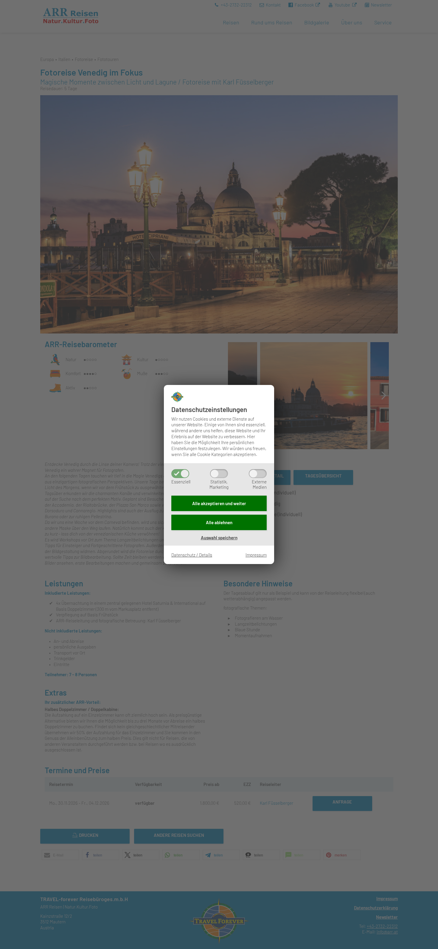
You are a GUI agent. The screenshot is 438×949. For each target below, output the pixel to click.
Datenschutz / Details (191, 555)
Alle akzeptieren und (219, 503)
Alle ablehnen (219, 522)
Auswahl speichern (219, 537)
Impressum (256, 555)
